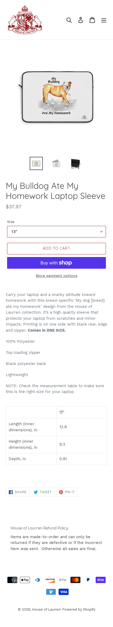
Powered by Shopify (78, 609)
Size (10, 221)
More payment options (56, 275)
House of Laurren (46, 609)
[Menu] (104, 20)
